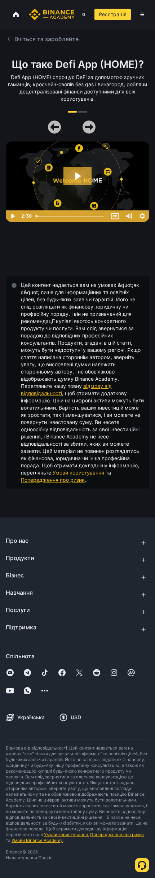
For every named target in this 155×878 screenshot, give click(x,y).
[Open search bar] (82, 14)
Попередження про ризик (53, 480)
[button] (142, 14)
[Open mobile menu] (142, 14)
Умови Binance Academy (37, 840)
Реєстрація (113, 14)
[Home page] (52, 14)
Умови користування (78, 472)
